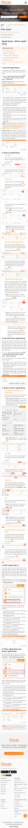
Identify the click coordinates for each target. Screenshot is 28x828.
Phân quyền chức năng (7, 34)
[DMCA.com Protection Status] (6, 776)
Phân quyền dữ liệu (6, 37)
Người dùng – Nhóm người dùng (9, 32)
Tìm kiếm (23, 17)
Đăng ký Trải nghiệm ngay (14, 753)
